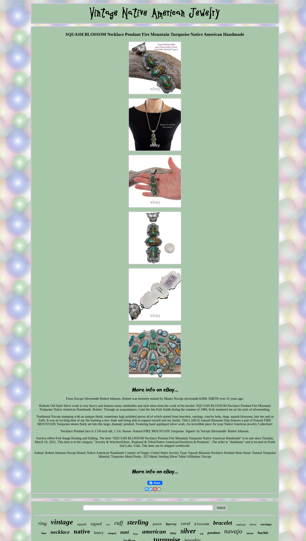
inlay (173, 533)
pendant (214, 533)
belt (201, 534)
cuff (118, 523)
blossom (201, 524)
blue (43, 533)
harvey (171, 524)
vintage (62, 522)
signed (96, 523)
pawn (157, 524)
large (135, 533)
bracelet (222, 523)
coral (185, 523)
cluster (250, 533)
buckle (263, 533)
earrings (266, 524)
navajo (233, 531)
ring (42, 523)
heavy (99, 532)
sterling (138, 522)
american (154, 531)
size (108, 524)
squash (81, 524)
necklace (60, 532)
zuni (124, 532)
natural (240, 524)
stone (253, 524)
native (82, 531)
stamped (112, 533)
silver (188, 531)
